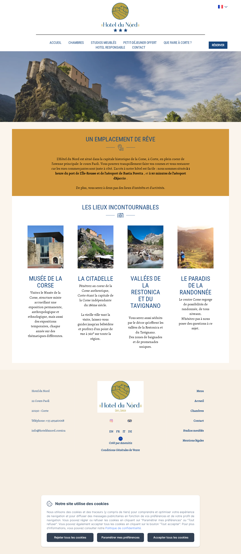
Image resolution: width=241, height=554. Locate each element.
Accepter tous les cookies (170, 537)
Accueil (55, 43)
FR (118, 431)
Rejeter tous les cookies (70, 537)
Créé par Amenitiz (120, 443)
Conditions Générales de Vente (120, 450)
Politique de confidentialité (123, 528)
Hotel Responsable (110, 47)
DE (130, 431)
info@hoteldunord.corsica (48, 431)
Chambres (76, 43)
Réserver (218, 45)
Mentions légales (193, 440)
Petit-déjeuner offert (140, 43)
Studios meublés (103, 43)
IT (124, 431)
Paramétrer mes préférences (120, 537)
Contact (138, 47)
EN (111, 431)
